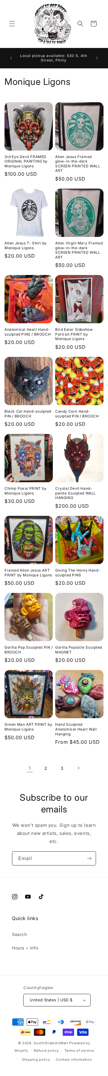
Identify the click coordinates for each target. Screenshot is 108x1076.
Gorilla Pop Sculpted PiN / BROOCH (28, 649)
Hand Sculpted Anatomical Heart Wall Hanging (76, 729)
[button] (12, 23)
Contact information (74, 1059)
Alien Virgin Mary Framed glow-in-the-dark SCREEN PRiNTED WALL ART (79, 250)
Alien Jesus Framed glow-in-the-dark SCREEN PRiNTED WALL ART (77, 163)
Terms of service (79, 1050)
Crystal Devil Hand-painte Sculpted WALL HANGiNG (75, 493)
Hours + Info (25, 947)
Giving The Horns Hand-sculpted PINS (77, 572)
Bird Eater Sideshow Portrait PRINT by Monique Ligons (74, 334)
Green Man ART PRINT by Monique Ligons (28, 726)
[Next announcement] (97, 57)
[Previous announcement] (11, 57)
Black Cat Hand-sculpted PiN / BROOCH (27, 413)
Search (19, 934)
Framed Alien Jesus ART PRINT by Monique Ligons (28, 572)
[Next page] (78, 768)
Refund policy (46, 1050)
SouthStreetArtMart (51, 1043)
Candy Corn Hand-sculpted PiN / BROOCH (77, 413)
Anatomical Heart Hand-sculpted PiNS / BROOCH (27, 331)
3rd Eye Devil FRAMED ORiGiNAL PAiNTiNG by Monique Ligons (26, 161)
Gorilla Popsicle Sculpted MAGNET (78, 649)
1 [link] (30, 768)
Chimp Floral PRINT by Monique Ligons (25, 490)
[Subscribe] (89, 858)
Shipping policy (36, 1059)
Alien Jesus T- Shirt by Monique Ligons (25, 245)
